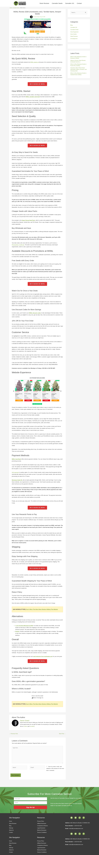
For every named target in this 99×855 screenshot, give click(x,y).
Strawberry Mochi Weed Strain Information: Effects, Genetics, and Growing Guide (78, 69)
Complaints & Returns (42, 825)
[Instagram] (79, 834)
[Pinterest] (83, 834)
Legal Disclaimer (41, 828)
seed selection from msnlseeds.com (42, 656)
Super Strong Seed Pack (28, 220)
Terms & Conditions (42, 832)
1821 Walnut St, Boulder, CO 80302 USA (80, 822)
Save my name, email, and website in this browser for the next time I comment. (55, 768)
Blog (71, 25)
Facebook (32, 726)
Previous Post (13, 733)
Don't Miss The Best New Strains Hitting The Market (42, 609)
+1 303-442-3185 (78, 825)
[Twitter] (75, 834)
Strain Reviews (44, 3)
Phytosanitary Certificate (18, 244)
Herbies (17, 631)
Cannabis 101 (69, 3)
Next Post (62, 733)
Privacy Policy (40, 821)
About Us (11, 830)
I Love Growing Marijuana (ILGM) (24, 625)
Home (10, 821)
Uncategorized (73, 38)
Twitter (25, 726)
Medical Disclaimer (41, 830)
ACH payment (15, 472)
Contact (79, 3)
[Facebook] (71, 834)
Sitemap (11, 828)
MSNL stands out (34, 62)
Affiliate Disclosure (41, 823)
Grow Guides (73, 34)
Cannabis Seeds (57, 3)
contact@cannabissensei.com (76, 828)
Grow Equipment (74, 31)
